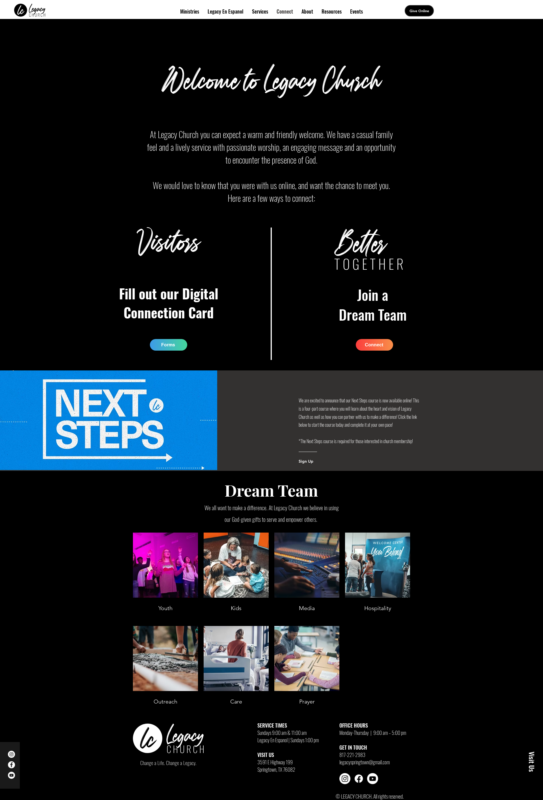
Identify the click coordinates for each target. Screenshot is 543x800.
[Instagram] (11, 754)
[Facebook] (11, 764)
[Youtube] (372, 778)
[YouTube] (11, 775)
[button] (531, 762)
